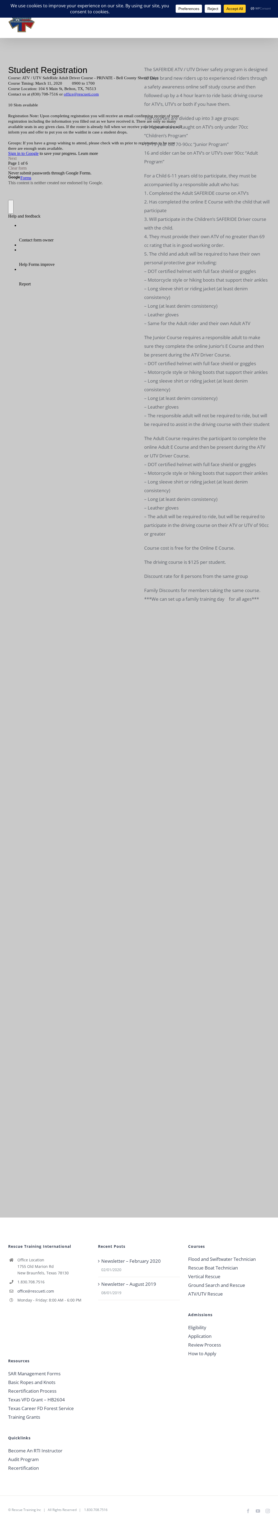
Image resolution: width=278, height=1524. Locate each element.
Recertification (23, 1468)
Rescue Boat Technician (213, 1268)
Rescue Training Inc (26, 1509)
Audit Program (23, 1459)
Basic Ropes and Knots (31, 1382)
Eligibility (197, 1327)
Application (199, 1336)
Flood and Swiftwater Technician (222, 1259)
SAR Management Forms (34, 1373)
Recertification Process (32, 1391)
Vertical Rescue (204, 1276)
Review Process (204, 1345)
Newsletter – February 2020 (131, 1261)
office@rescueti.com (35, 1291)
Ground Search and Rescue (216, 1285)
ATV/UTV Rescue (205, 1294)
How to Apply (202, 1353)
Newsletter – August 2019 (128, 1284)
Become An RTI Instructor (35, 1450)
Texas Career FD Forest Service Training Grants (41, 1412)
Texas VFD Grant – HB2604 (36, 1399)
